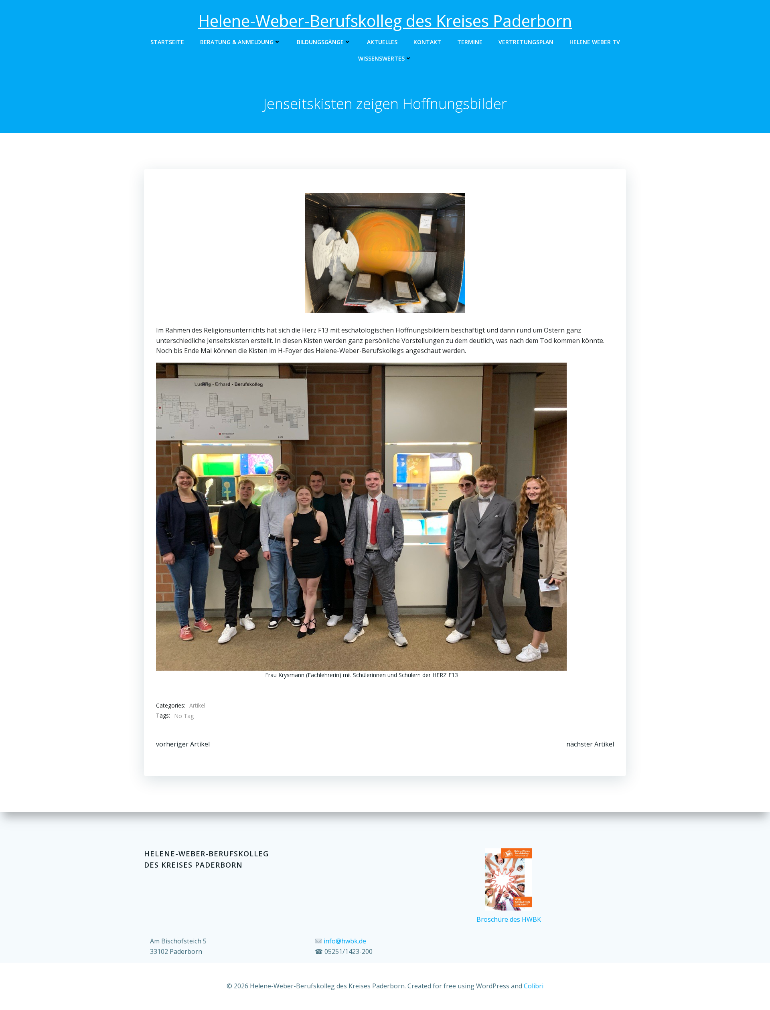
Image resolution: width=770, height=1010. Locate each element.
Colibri (533, 986)
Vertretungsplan (525, 42)
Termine (469, 42)
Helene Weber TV (594, 42)
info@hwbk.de (345, 941)
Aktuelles (382, 42)
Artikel (197, 705)
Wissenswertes (381, 58)
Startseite (167, 42)
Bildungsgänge (320, 42)
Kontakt (427, 42)
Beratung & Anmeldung (237, 42)
